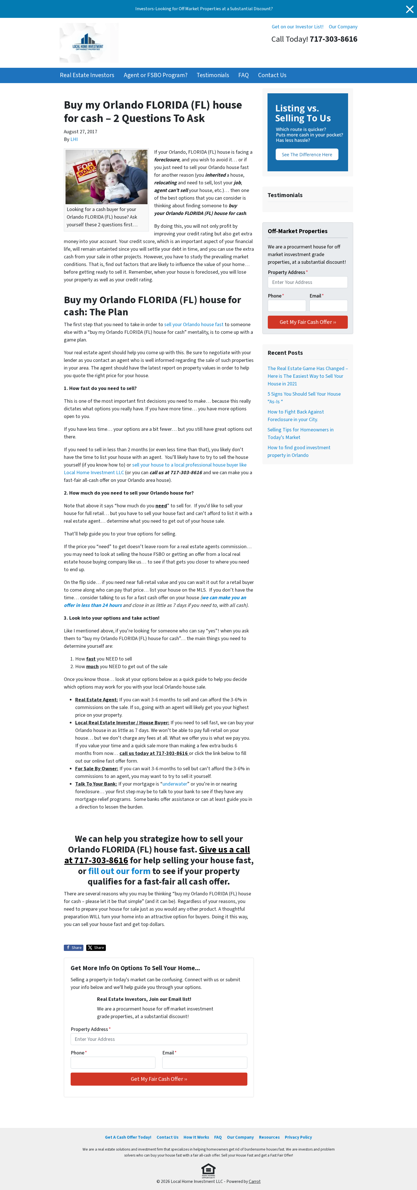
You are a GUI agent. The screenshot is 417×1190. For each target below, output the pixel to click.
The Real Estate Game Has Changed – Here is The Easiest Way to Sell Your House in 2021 (308, 376)
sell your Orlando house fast (194, 324)
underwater (175, 784)
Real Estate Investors (87, 75)
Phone (79, 1052)
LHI (74, 139)
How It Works (196, 1137)
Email (169, 1052)
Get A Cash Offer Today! (128, 1137)
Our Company (343, 26)
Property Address (91, 1029)
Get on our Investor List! (298, 26)
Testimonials (213, 75)
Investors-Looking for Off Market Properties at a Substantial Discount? (204, 9)
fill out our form (119, 871)
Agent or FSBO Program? (156, 75)
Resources (269, 1137)
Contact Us (272, 75)
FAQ (243, 75)
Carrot (255, 1181)
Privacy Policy (298, 1137)
